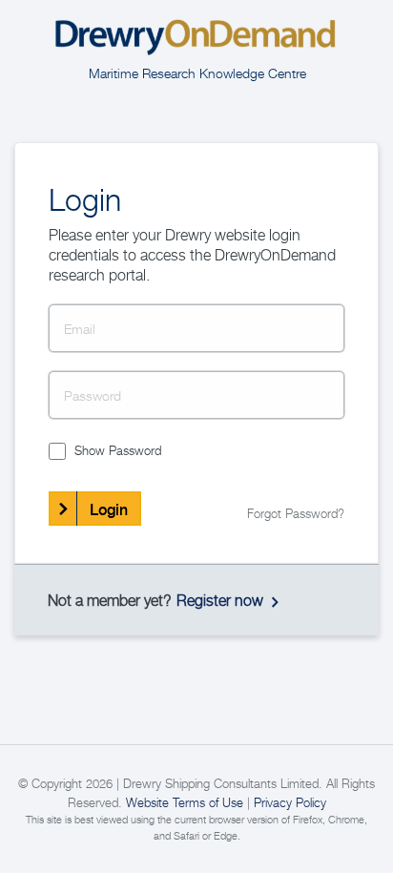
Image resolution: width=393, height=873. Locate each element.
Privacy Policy (290, 802)
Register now (219, 600)
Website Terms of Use (184, 802)
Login (109, 509)
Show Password (117, 450)
